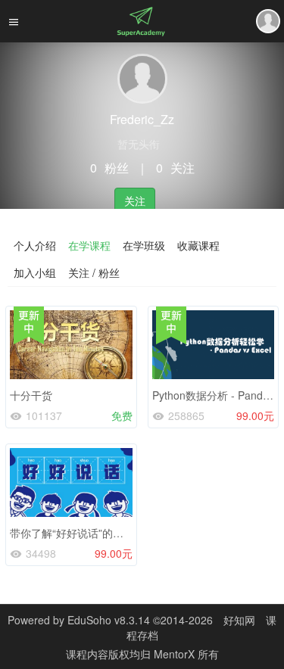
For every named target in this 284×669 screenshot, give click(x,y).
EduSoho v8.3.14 (108, 619)
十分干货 (31, 395)
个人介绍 (35, 245)
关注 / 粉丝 (94, 272)
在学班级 (144, 245)
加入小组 (35, 272)
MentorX (176, 653)
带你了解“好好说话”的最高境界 (82, 532)
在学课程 (89, 245)
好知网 (239, 619)
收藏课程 (198, 245)
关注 (134, 200)
